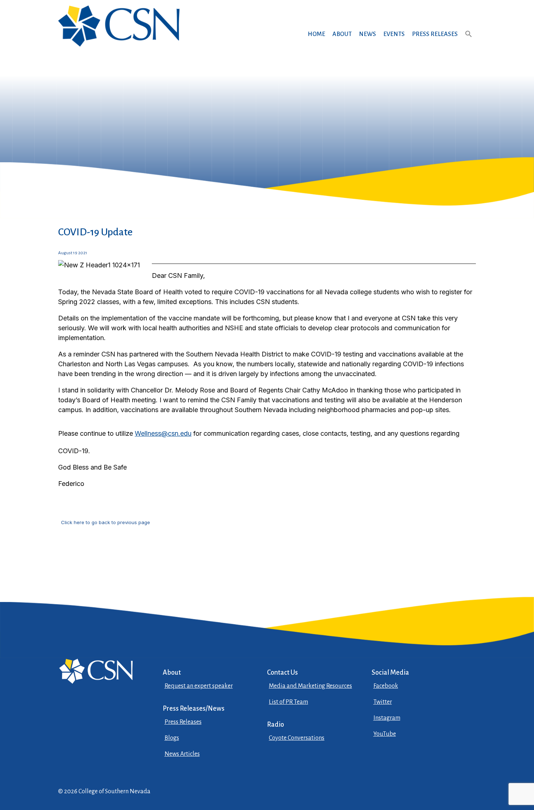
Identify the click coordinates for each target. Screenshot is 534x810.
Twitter (382, 702)
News (367, 34)
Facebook (385, 686)
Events (394, 34)
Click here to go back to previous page (105, 522)
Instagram (386, 718)
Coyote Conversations (296, 738)
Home (316, 34)
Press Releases (435, 34)
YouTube (384, 734)
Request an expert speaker (199, 686)
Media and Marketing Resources (310, 686)
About (342, 34)
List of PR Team (288, 702)
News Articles (182, 754)
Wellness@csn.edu (163, 433)
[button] (468, 41)
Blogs (172, 738)
